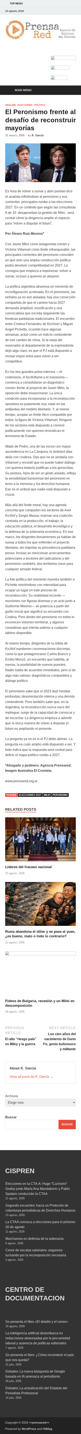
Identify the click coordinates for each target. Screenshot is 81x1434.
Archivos (11, 1096)
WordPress (29, 1428)
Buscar (11, 1117)
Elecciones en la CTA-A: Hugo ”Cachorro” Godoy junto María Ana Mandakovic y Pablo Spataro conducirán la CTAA (37, 1188)
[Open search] (71, 90)
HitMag (47, 1428)
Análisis (10, 105)
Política (39, 105)
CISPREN (19, 1171)
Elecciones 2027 (30, 795)
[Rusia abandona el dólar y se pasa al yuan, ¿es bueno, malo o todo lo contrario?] (40, 905)
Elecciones (25, 105)
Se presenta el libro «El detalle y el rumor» (36, 1321)
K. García (38, 135)
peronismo (60, 795)
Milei (47, 795)
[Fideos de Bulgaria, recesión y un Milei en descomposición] (40, 974)
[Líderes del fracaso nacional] (40, 841)
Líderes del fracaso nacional (28, 867)
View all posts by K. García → (31, 1076)
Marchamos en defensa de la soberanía (34, 1238)
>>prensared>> (39, 1422)
